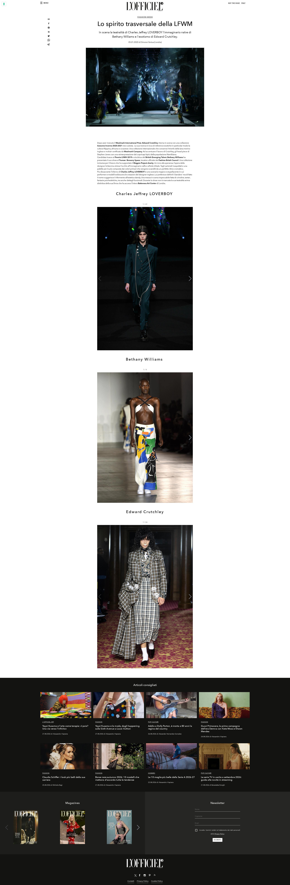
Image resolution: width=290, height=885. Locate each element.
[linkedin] (49, 32)
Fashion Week (145, 17)
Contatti (130, 881)
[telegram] (49, 45)
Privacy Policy (219, 834)
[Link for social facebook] (140, 876)
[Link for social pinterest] (150, 876)
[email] (49, 19)
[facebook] (49, 24)
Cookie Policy (157, 881)
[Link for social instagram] (145, 876)
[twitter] (49, 36)
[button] (190, 278)
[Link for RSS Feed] (154, 875)
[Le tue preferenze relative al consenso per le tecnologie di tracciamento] (4, 4)
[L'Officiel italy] (145, 6)
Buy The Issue (234, 3)
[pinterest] (49, 28)
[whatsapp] (49, 40)
